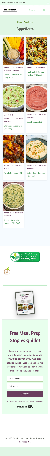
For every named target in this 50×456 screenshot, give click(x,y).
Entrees (41, 67)
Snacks (16, 70)
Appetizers (9, 67)
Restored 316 (25, 442)
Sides (6, 168)
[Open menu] (48, 3)
